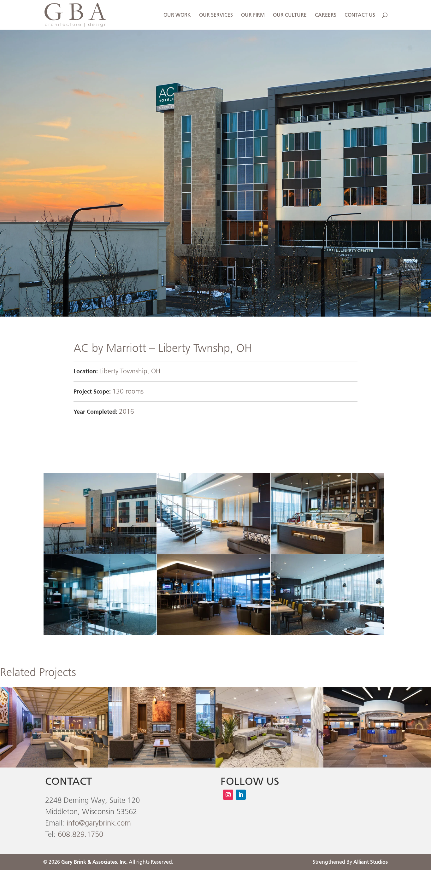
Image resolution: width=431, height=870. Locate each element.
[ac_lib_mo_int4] (213, 635)
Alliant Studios (370, 862)
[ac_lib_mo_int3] (100, 635)
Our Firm (253, 15)
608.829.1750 (80, 834)
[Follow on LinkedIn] (241, 795)
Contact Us (360, 15)
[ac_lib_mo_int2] (327, 554)
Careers (325, 15)
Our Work (177, 15)
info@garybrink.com (99, 822)
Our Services (216, 15)
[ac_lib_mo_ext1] (100, 554)
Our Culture (290, 15)
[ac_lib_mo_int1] (213, 554)
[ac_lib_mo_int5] (327, 635)
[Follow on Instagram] (228, 795)
